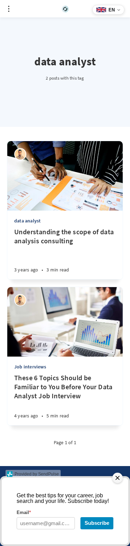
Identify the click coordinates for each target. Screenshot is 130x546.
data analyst (27, 221)
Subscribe (97, 523)
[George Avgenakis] (20, 154)
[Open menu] (8, 8)
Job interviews (30, 367)
